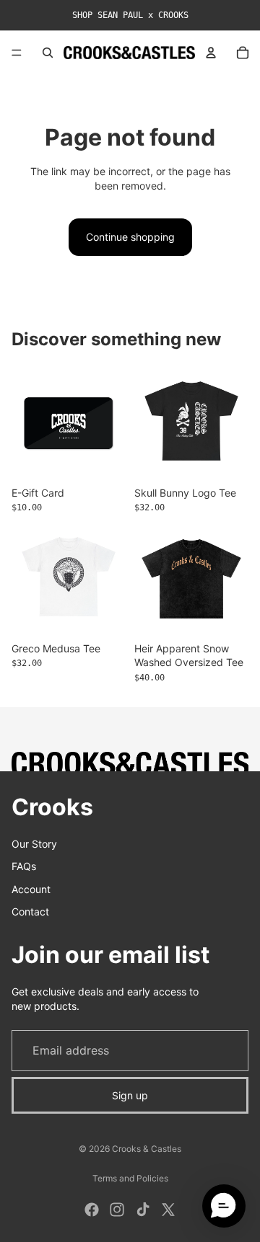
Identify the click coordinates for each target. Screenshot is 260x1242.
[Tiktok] (143, 1209)
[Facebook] (91, 1209)
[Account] (211, 52)
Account (31, 888)
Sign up (130, 1094)
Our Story (34, 843)
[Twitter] (168, 1209)
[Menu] (16, 52)
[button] (224, 1206)
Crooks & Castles (146, 1148)
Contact (30, 911)
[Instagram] (117, 1209)
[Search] (48, 52)
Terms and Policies (130, 1178)
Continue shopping (130, 237)
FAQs (24, 866)
